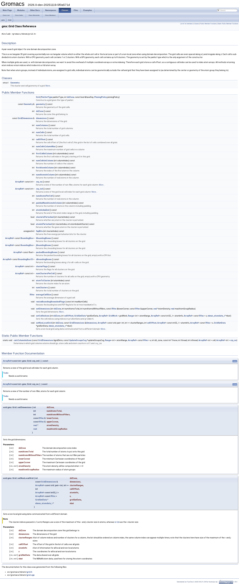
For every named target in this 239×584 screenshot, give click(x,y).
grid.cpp (30, 575)
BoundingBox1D (25, 259)
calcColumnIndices (22, 340)
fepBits (39, 231)
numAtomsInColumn (45, 175)
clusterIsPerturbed (45, 217)
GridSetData (80, 316)
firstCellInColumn (44, 153)
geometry (40, 104)
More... (48, 86)
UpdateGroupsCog (78, 340)
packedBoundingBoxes (46, 252)
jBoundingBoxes (43, 245)
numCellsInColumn (44, 160)
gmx (3, 20)
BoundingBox (27, 238)
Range (131, 316)
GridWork (113, 316)
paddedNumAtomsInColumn (49, 203)
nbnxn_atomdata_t (216, 316)
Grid (9, 20)
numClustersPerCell (45, 273)
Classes (196, 24)
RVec (32, 295)
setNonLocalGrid (44, 323)
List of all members (186, 24)
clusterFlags (42, 266)
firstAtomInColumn (45, 168)
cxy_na (39, 182)
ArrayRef (19, 182)
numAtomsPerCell (44, 196)
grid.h (29, 572)
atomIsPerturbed (44, 224)
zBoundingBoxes (44, 259)
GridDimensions (25, 118)
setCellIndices (42, 316)
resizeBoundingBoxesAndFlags (50, 302)
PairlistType (46, 97)
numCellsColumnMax (45, 146)
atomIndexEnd (42, 210)
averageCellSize (43, 295)
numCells (40, 132)
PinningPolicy (100, 97)
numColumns (42, 125)
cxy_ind (39, 189)
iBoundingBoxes (43, 238)
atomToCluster (43, 280)
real (155, 309)
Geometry (15, 83)
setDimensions (43, 309)
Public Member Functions (208, 24)
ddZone (70, 97)
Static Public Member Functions (228, 24)
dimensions (41, 118)
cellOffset (40, 139)
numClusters (42, 287)
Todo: (6, 373)
